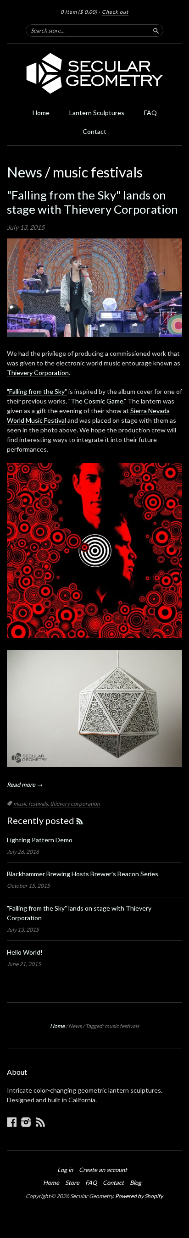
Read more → (25, 784)
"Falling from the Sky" (37, 391)
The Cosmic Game (97, 401)
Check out (115, 12)
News (24, 172)
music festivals (30, 803)
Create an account (103, 1169)
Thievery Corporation (38, 372)
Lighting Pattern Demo (39, 840)
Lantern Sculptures (96, 112)
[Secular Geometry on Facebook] (12, 1121)
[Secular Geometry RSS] (40, 1121)
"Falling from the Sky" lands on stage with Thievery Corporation (92, 202)
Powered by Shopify (138, 1196)
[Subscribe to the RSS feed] (79, 820)
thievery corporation (75, 803)
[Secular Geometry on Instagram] (26, 1121)
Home (41, 112)
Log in (65, 1169)
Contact (94, 131)
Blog (135, 1182)
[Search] (156, 30)
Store (72, 1182)
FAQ (150, 112)
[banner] (94, 73)
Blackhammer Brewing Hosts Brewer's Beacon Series (82, 874)
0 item (79, 12)
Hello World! (25, 952)
